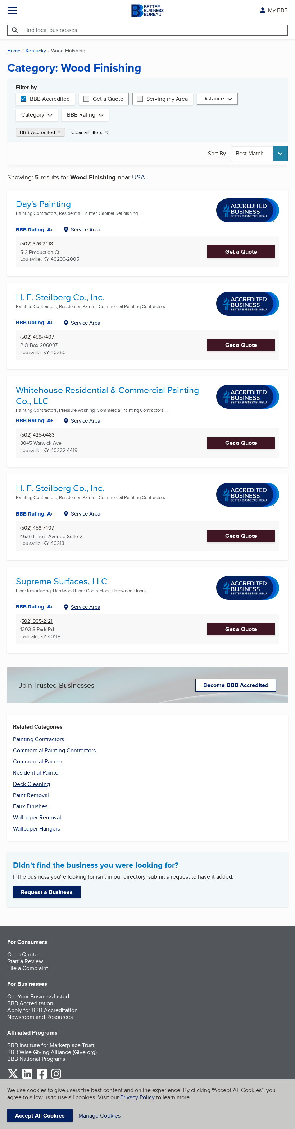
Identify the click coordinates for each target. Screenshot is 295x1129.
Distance (213, 98)
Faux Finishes (30, 806)
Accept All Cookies (40, 1115)
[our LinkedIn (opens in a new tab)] (27, 1077)
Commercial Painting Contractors (54, 750)
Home (14, 50)
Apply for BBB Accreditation (42, 1010)
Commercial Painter (37, 761)
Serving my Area (167, 98)
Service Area (85, 229)
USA (138, 177)
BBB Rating (81, 114)
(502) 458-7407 (37, 337)
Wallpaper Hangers (36, 828)
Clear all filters (87, 132)
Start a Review (25, 961)
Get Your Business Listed (38, 996)
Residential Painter (36, 772)
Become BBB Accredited (235, 685)
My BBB (278, 10)
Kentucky (36, 50)
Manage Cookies (99, 1115)
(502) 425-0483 (37, 435)
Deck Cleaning (31, 784)
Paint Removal (31, 795)
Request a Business (47, 892)
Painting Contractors (38, 739)
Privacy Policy (137, 1097)
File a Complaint (27, 968)
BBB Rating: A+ (34, 322)
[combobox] (259, 153)
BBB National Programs (36, 1059)
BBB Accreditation (30, 1003)
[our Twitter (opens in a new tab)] (13, 1077)
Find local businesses (50, 30)
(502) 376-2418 (36, 244)
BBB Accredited (50, 98)
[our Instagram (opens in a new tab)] (56, 1077)
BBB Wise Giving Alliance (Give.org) (52, 1052)
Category (32, 114)
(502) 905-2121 (36, 621)
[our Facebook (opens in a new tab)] (41, 1077)
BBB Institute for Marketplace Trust (50, 1045)
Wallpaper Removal (37, 817)
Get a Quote (108, 98)
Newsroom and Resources (40, 1017)
